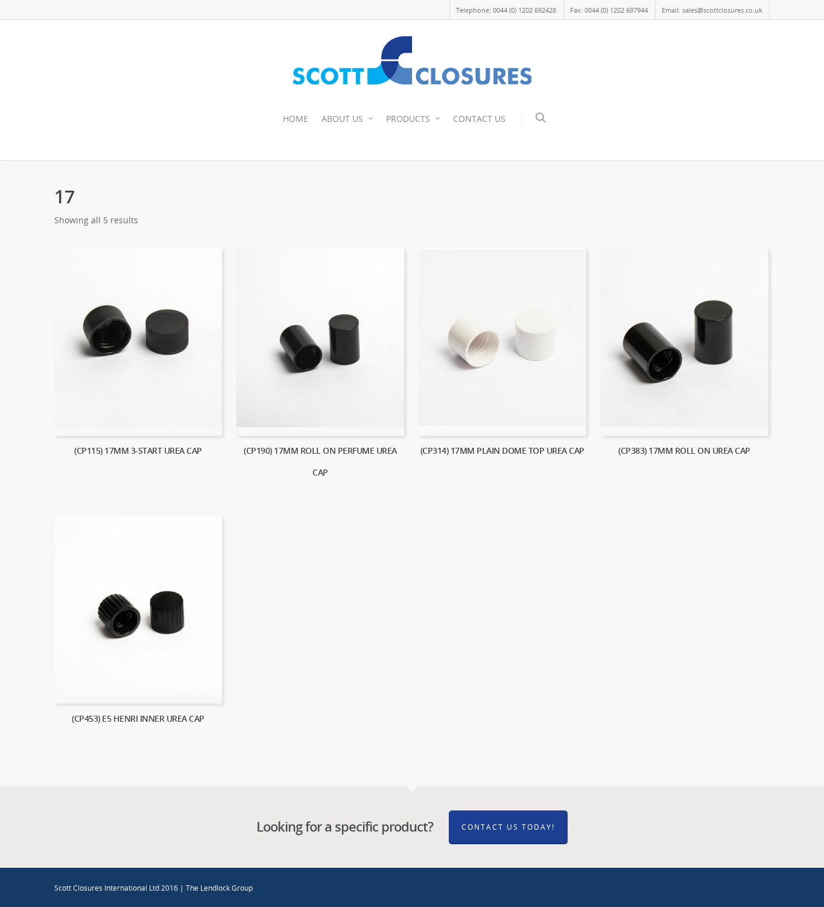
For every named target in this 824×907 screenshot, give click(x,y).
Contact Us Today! (508, 827)
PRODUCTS (408, 118)
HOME (295, 118)
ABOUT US (342, 118)
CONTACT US (479, 118)
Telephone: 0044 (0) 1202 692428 (506, 9)
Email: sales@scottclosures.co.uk (712, 9)
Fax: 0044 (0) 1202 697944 (609, 9)
